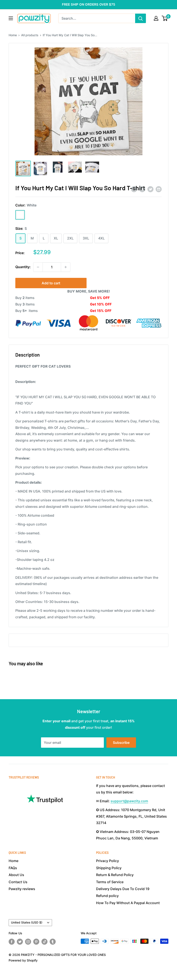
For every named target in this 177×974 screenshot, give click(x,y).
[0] (165, 18)
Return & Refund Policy (115, 875)
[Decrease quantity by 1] (38, 267)
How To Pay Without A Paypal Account (128, 903)
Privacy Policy (107, 861)
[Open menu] (11, 18)
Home (13, 35)
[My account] (156, 18)
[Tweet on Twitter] (150, 189)
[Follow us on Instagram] (28, 942)
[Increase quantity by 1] (65, 267)
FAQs (13, 868)
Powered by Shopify (23, 960)
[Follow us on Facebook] (12, 942)
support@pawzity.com (129, 801)
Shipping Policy (109, 868)
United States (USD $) (26, 922)
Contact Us (18, 882)
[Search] (140, 18)
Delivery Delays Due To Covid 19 (122, 889)
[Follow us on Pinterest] (36, 942)
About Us (16, 875)
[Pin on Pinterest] (142, 189)
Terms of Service (109, 882)
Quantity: (23, 267)
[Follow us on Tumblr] (53, 942)
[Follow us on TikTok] (44, 942)
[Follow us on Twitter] (20, 942)
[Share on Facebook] (134, 189)
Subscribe (121, 742)
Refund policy (107, 896)
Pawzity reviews (22, 889)
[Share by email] (159, 189)
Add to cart (51, 283)
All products (29, 35)
